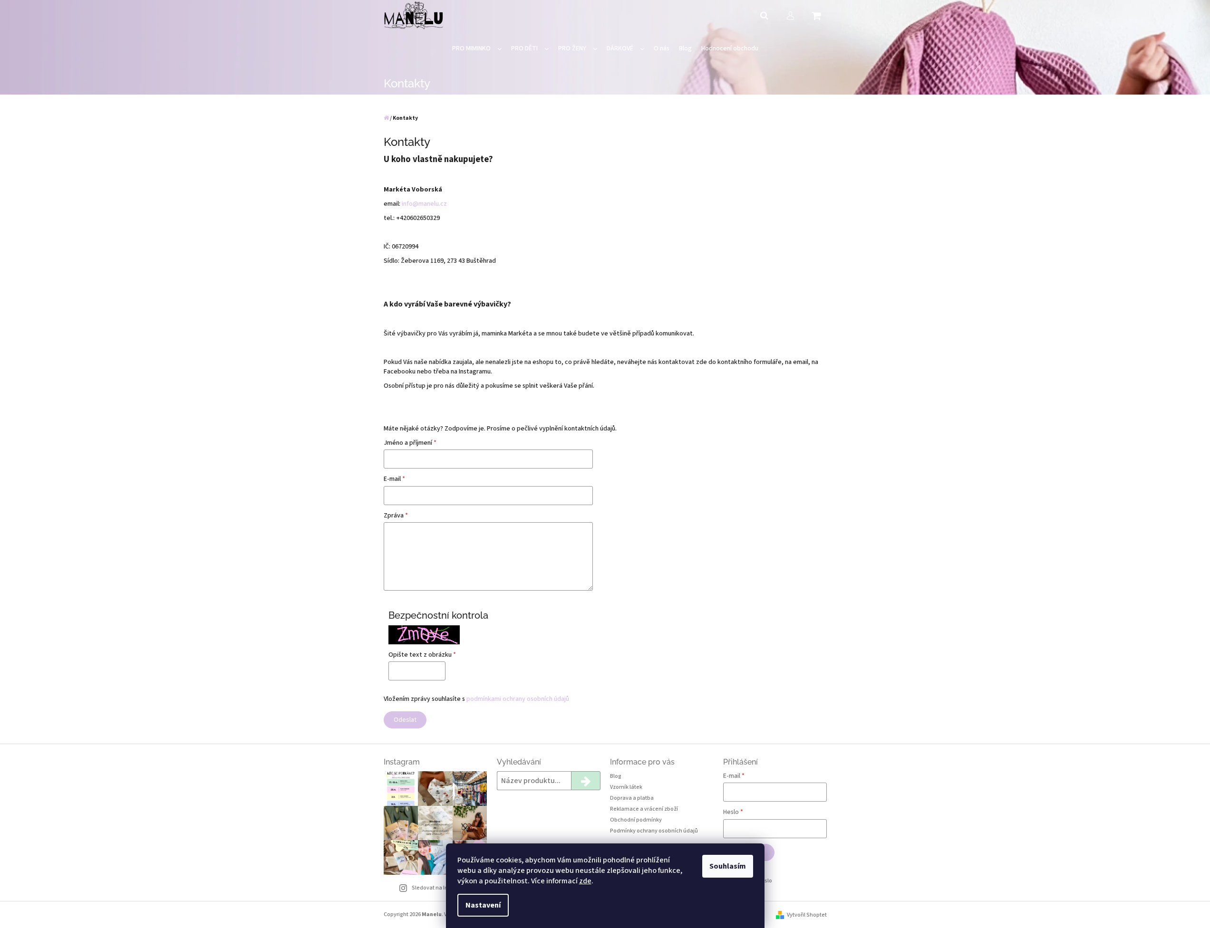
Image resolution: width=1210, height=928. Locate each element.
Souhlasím (727, 866)
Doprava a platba (632, 798)
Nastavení (483, 905)
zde (585, 881)
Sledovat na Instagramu (442, 888)
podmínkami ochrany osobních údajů (517, 699)
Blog (615, 776)
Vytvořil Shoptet (807, 915)
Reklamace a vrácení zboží (644, 809)
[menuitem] (476, 48)
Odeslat (405, 720)
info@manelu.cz (424, 204)
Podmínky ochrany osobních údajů (654, 831)
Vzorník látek (626, 787)
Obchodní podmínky (636, 820)
